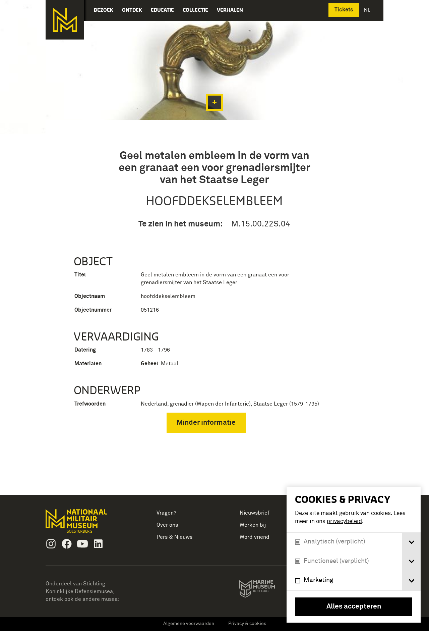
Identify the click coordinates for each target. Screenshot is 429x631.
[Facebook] (66, 543)
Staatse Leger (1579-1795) (286, 404)
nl (367, 10)
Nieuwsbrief (254, 513)
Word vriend (254, 537)
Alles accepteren (353, 606)
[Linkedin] (98, 543)
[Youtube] (82, 543)
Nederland (154, 404)
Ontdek (132, 10)
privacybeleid (344, 521)
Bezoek (103, 10)
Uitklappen (214, 102)
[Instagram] (51, 543)
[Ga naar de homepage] (65, 20)
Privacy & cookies (247, 623)
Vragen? (166, 513)
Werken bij (253, 525)
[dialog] (354, 555)
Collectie (195, 10)
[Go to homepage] (87, 523)
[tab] (411, 542)
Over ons (167, 525)
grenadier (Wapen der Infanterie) (210, 404)
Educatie (162, 10)
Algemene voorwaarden (188, 623)
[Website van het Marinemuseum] (266, 590)
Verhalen (230, 10)
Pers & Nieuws (174, 537)
